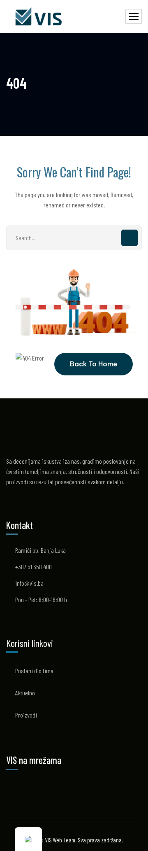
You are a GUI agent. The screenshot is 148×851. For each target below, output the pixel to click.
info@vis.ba (29, 583)
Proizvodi (26, 715)
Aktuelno (25, 693)
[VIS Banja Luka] (39, 16)
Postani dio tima (34, 670)
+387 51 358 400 (33, 566)
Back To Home (93, 364)
